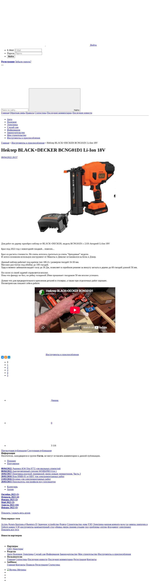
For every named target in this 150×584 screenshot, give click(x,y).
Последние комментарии (59, 113)
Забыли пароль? (23, 61)
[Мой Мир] (9, 357)
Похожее (11, 461)
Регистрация (80, 559)
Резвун (63, 524)
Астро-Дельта (8, 524)
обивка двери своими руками (70, 527)
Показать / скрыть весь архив (15, 513)
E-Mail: (10, 50)
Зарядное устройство (48, 524)
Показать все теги (10, 529)
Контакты (92, 559)
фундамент (113, 527)
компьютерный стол (44, 527)
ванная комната (112, 524)
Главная (5, 113)
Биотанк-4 (20, 524)
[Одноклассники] (5, 357)
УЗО (90, 524)
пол (87, 527)
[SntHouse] (23, 22)
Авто (9, 119)
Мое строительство (16, 135)
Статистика (40, 113)
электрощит (125, 527)
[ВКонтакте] (2, 357)
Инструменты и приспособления (23, 138)
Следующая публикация (39, 450)
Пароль (10, 53)
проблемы (94, 527)
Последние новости (82, 113)
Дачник (54, 400)
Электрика (12, 124)
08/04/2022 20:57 (9, 157)
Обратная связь (17, 113)
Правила (29, 113)
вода (122, 524)
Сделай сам (12, 127)
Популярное (13, 463)
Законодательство (16, 132)
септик (103, 527)
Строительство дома (77, 524)
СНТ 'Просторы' (15, 549)
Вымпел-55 (32, 524)
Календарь (12, 486)
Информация (13, 130)
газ (127, 524)
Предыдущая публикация (14, 450)
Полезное (12, 122)
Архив (10, 489)
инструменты (27, 527)
